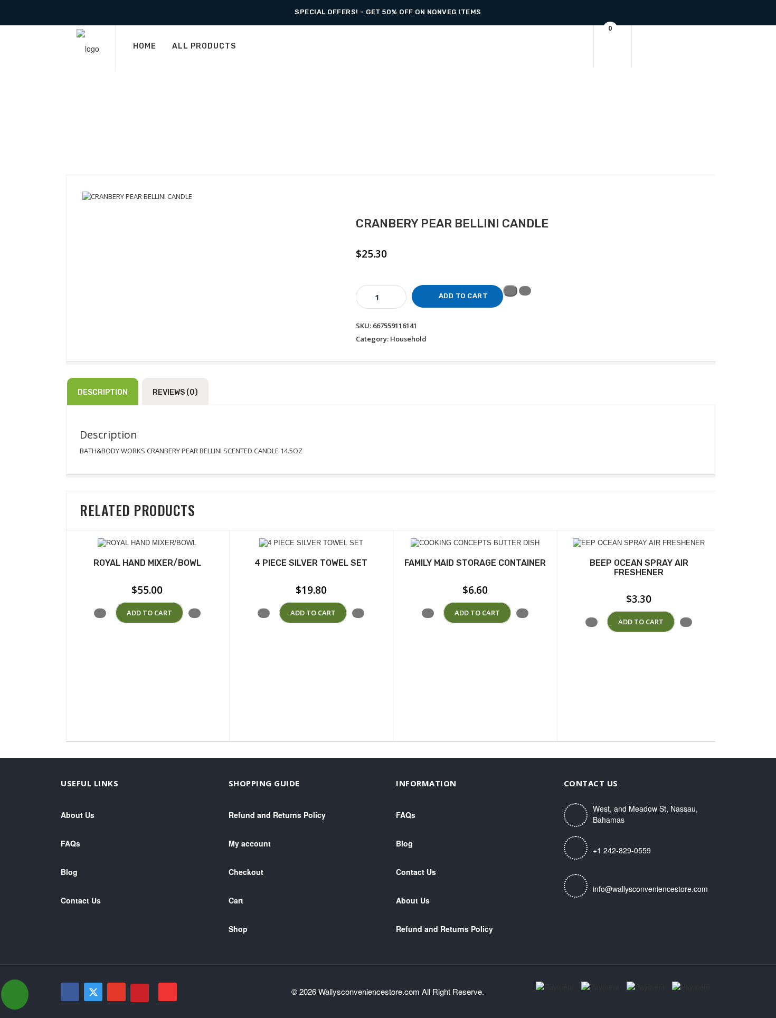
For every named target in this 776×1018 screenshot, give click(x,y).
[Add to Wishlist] (510, 291)
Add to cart (463, 296)
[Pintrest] (139, 993)
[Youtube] (167, 992)
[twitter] (93, 992)
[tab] (102, 391)
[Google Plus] (116, 992)
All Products (204, 46)
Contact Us (81, 900)
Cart (236, 900)
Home (144, 46)
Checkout (246, 872)
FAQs (70, 843)
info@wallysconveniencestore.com (650, 888)
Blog (69, 872)
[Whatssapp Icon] (15, 994)
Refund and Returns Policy (277, 815)
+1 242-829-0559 (622, 850)
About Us (77, 815)
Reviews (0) (175, 392)
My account (250, 843)
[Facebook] (70, 992)
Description (103, 392)
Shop (238, 929)
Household (408, 339)
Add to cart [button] (149, 612)
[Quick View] (111, 613)
